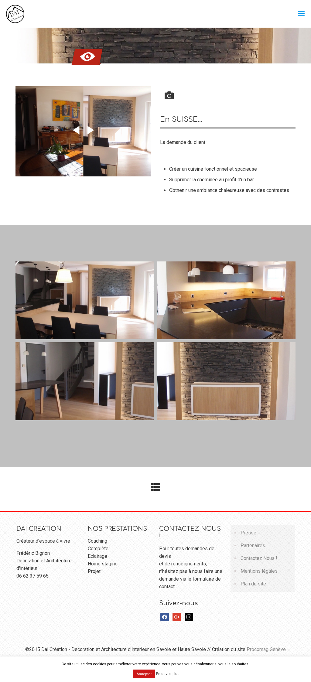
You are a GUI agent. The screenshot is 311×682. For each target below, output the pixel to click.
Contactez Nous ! (259, 558)
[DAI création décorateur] (15, 13)
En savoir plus (167, 674)
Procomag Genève (266, 649)
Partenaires (253, 545)
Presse (248, 533)
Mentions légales (259, 571)
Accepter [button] (144, 674)
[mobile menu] (301, 14)
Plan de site (253, 584)
